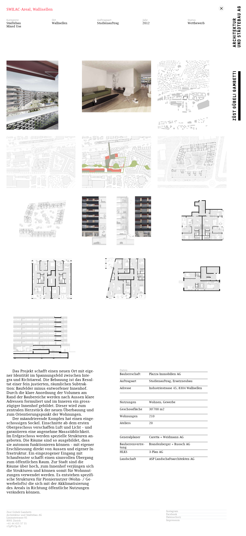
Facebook (171, 514)
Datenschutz (173, 517)
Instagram (172, 511)
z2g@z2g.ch (13, 526)
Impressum (173, 520)
